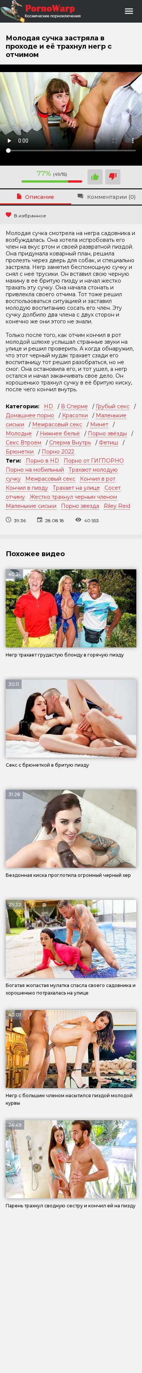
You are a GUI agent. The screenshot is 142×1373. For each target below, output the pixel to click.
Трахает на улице (76, 487)
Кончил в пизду (27, 487)
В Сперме (74, 406)
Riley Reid (117, 506)
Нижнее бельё (60, 433)
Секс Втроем (23, 442)
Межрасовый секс (57, 424)
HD (48, 406)
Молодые (19, 433)
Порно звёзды (107, 433)
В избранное (30, 215)
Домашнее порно (30, 415)
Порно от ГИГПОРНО (94, 460)
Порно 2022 (58, 451)
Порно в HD (42, 460)
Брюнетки (20, 451)
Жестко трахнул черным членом (73, 497)
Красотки (75, 415)
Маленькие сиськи (31, 506)
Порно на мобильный (35, 469)
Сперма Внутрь (70, 442)
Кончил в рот (97, 478)
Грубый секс (113, 406)
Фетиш (108, 442)
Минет (99, 424)
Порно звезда (80, 506)
